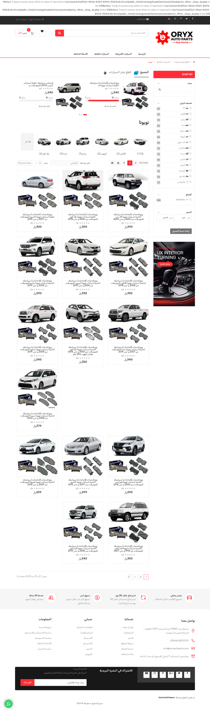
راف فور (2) (44, 153)
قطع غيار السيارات (181, 62)
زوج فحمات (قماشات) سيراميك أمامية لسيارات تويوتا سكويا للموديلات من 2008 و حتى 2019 (37, 349)
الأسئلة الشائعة (44, 643)
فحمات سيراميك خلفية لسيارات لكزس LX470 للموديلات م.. (38, 84)
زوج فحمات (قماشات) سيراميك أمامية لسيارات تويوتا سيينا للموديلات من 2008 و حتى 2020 (37, 416)
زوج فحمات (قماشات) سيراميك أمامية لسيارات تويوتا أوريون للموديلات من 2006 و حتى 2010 (82, 283)
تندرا (184, 125)
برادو (183, 119)
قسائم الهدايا (86, 632)
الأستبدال (87, 638)
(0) (106, 89)
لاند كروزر (182, 142)
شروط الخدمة (45, 627)
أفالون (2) (121, 153)
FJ (184, 108)
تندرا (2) (63, 153)
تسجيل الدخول (35, 19)
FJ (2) (140, 153)
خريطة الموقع (127, 643)
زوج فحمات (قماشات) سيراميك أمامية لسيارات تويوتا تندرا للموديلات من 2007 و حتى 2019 (128, 349)
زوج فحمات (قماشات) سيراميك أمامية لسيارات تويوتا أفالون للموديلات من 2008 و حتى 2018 (128, 283)
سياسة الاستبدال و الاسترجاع (38, 632)
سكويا (183, 131)
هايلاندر (182, 148)
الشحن (89, 649)
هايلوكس (181, 182)
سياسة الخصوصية (43, 638)
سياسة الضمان (45, 649)
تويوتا (151, 62)
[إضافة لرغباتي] (145, 207)
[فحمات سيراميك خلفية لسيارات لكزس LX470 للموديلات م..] (69, 95)
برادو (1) (82, 153)
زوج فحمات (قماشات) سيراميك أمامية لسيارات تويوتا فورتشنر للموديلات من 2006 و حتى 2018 (128, 482)
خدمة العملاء (127, 649)
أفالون (183, 114)
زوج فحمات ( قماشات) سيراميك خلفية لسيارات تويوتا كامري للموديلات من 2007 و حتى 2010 (37, 216)
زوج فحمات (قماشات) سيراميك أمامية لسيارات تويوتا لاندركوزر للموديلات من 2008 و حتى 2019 (83, 548)
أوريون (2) (102, 153)
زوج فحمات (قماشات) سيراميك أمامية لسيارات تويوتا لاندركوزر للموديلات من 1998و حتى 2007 (128, 548)
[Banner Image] (174, 274)
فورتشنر (182, 170)
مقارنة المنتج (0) (24, 163)
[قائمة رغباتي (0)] (42, 33)
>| (129, 577)
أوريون (183, 165)
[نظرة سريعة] (128, 186)
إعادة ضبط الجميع (180, 231)
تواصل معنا (128, 627)
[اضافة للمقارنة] (111, 207)
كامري (183, 159)
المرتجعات (128, 632)
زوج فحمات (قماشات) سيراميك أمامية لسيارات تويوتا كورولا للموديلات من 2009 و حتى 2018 (37, 482)
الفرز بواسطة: (85, 163)
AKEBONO (181, 199)
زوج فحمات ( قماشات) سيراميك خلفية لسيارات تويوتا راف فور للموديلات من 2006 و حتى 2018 (83, 216)
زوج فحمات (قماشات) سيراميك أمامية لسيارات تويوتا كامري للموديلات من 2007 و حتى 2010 (83, 482)
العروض (88, 654)
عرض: (45, 163)
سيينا (183, 153)
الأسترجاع (87, 643)
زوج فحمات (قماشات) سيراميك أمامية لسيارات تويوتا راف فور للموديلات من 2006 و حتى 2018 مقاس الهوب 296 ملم (83, 351)
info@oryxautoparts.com (176, 648)
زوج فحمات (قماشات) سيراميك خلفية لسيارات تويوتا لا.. (104, 84)
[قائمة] (118, 162)
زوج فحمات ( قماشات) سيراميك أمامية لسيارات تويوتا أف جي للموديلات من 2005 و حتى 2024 (128, 216)
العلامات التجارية (84, 627)
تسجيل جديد (21, 19)
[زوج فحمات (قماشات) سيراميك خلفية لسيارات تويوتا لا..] (135, 95)
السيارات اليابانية (163, 62)
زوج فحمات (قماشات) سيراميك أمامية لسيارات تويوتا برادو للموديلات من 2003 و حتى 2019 (37, 283)
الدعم (130, 638)
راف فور (182, 176)
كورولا (183, 136)
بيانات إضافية (127, 654)
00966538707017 (179, 640)
